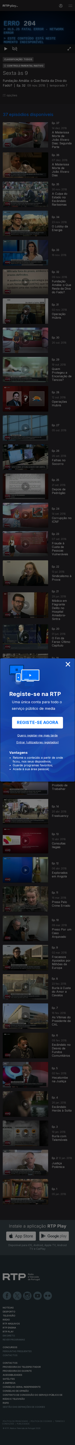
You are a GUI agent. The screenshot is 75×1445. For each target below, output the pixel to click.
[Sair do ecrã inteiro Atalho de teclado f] (69, 1440)
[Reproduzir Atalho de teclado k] (5, 1440)
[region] (37, 722)
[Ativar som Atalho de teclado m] (14, 1440)
